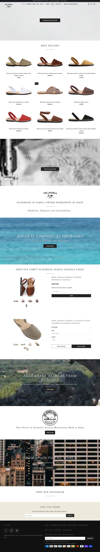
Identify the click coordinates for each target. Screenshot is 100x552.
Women (29, 4)
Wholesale (67, 530)
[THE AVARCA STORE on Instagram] (12, 530)
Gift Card (49, 530)
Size (53, 330)
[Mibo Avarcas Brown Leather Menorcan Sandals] (27, 287)
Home (24, 4)
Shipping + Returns (58, 525)
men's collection (50, 169)
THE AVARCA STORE (54, 541)
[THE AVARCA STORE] (12, 5)
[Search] (91, 4)
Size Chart (72, 525)
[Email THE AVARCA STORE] (17, 530)
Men (34, 4)
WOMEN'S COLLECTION (50, 20)
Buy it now (81, 346)
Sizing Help (83, 525)
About (48, 4)
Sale (42, 4)
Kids (37, 4)
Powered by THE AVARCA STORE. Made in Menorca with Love (60, 543)
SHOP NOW (50, 246)
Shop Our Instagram (70, 4)
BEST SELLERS (50, 46)
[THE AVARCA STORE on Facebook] (6, 530)
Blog (52, 4)
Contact (58, 4)
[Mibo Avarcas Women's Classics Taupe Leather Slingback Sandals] (27, 330)
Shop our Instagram (50, 492)
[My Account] (89, 4)
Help (47, 525)
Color (53, 337)
